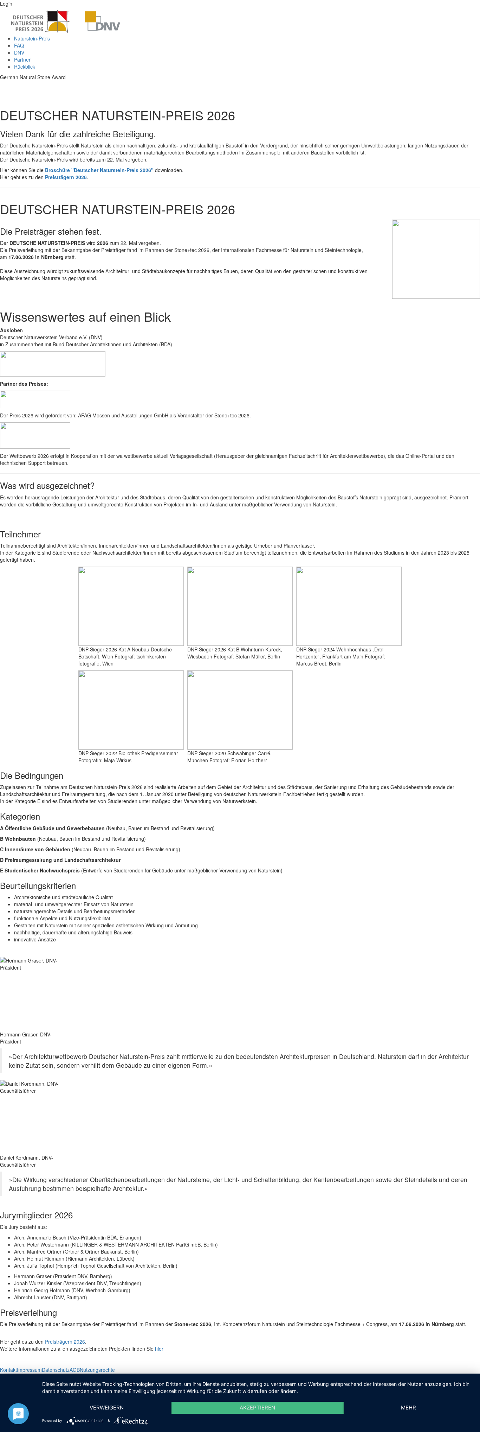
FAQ (19, 45)
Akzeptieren (257, 1407)
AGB (75, 1369)
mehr (408, 1407)
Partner (22, 59)
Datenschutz (56, 1369)
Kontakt (8, 1369)
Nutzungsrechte (97, 1369)
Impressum (29, 1369)
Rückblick (24, 66)
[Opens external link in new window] (52, 363)
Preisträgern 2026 (66, 177)
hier (159, 1348)
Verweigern (107, 1407)
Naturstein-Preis (32, 38)
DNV (19, 52)
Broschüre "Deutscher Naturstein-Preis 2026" (99, 170)
